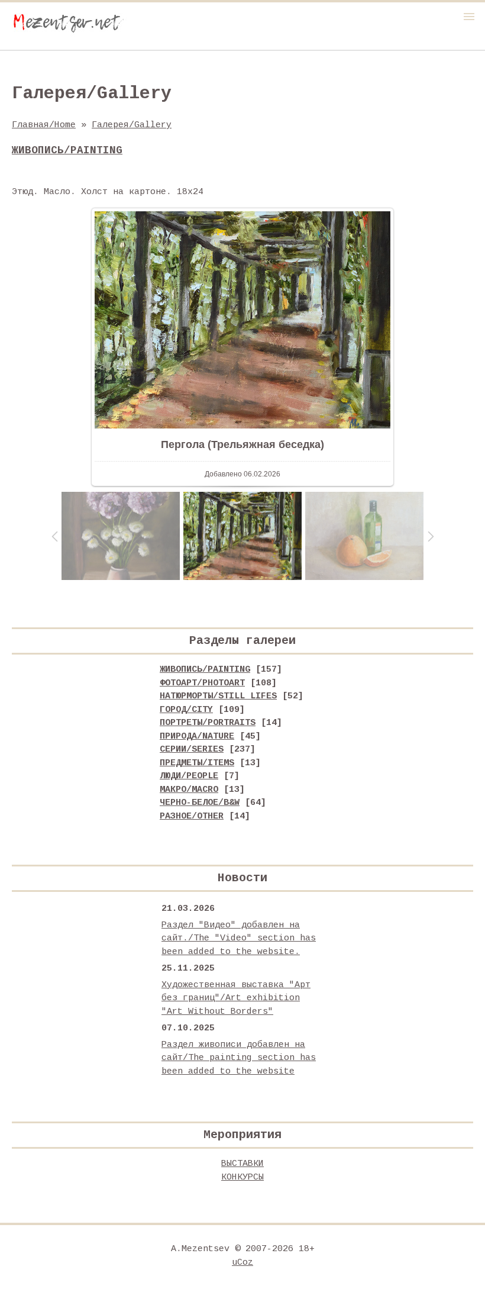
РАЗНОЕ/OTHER (192, 816)
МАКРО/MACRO (189, 790)
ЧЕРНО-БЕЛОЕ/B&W (200, 803)
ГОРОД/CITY (186, 710)
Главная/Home (44, 125)
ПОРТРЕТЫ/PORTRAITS (208, 723)
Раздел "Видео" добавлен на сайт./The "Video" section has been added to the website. (238, 938)
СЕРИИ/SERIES (192, 750)
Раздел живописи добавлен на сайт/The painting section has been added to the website (238, 1058)
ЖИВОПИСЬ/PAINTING (205, 670)
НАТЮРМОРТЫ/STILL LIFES (218, 696)
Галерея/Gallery (132, 125)
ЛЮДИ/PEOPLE (189, 776)
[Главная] (68, 34)
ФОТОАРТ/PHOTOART (202, 683)
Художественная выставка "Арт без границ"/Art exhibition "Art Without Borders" (236, 998)
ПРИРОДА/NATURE (197, 737)
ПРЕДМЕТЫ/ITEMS (197, 763)
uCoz (242, 1263)
